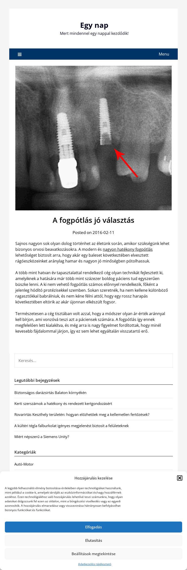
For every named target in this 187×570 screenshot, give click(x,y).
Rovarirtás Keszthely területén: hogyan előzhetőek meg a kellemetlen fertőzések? (81, 414)
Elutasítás (93, 540)
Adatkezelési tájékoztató (94, 564)
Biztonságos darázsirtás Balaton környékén (50, 392)
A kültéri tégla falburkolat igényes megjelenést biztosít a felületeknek (71, 425)
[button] (179, 478)
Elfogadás (93, 526)
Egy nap (94, 25)
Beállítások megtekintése (94, 553)
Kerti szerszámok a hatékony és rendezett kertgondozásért (63, 403)
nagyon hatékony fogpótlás (128, 249)
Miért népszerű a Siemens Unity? (41, 436)
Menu (164, 54)
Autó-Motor (24, 464)
